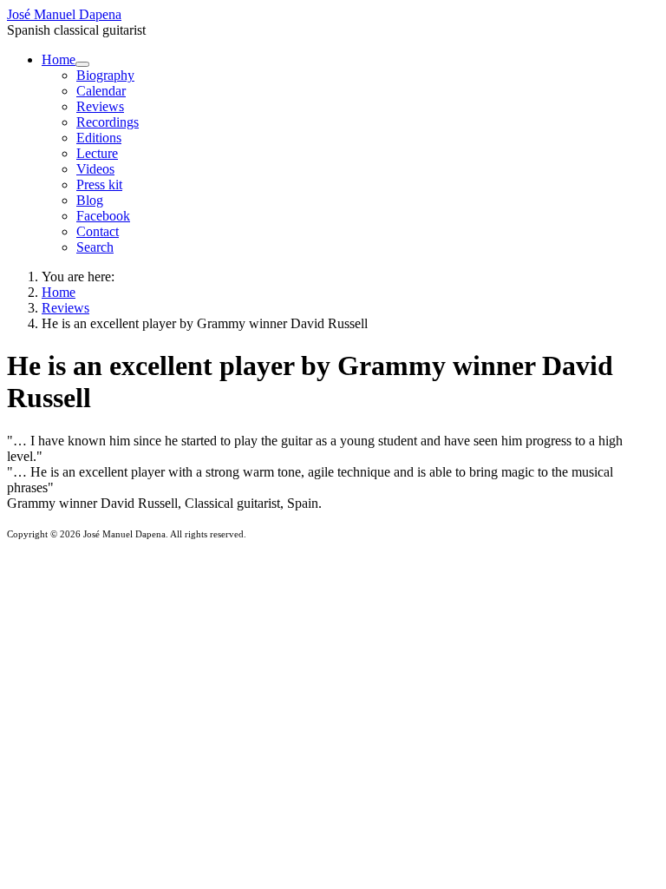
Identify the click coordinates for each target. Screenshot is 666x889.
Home (58, 59)
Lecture (97, 153)
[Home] (82, 64)
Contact (97, 231)
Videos (95, 168)
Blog (89, 200)
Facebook (103, 215)
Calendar (101, 90)
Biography (105, 75)
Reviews (100, 106)
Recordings (107, 122)
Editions (98, 137)
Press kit (99, 184)
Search (95, 247)
